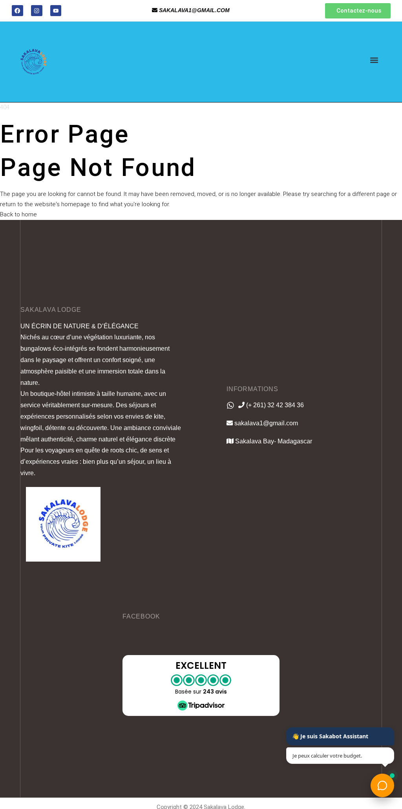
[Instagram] (36, 10)
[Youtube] (56, 10)
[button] (350, 59)
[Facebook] (17, 10)
